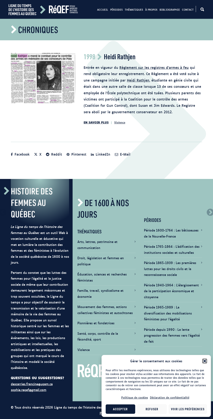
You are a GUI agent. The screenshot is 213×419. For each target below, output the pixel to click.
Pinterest (78, 154)
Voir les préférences (187, 409)
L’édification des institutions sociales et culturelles (171, 249)
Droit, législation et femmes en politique (100, 261)
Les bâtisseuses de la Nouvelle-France (171, 233)
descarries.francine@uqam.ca (32, 383)
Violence (119, 122)
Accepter (120, 409)
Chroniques (38, 29)
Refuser (152, 409)
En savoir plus (96, 122)
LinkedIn (102, 154)
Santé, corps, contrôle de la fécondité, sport (97, 336)
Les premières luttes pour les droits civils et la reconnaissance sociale (170, 268)
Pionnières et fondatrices (95, 323)
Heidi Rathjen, (138, 80)
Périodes (116, 10)
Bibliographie (170, 10)
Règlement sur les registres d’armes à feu (154, 67)
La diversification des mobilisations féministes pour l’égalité (168, 313)
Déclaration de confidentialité (169, 397)
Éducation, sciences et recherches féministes (102, 277)
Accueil (102, 10)
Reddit (56, 154)
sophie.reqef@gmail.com (28, 389)
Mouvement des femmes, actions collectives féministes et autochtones (105, 309)
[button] (205, 361)
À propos (151, 10)
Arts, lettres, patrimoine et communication (97, 244)
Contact (188, 10)
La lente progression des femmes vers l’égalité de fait (172, 335)
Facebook (21, 154)
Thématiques (134, 10)
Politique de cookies (134, 397)
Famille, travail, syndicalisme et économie (100, 293)
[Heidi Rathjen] (43, 78)
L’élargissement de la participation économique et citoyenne (171, 290)
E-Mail (124, 154)
